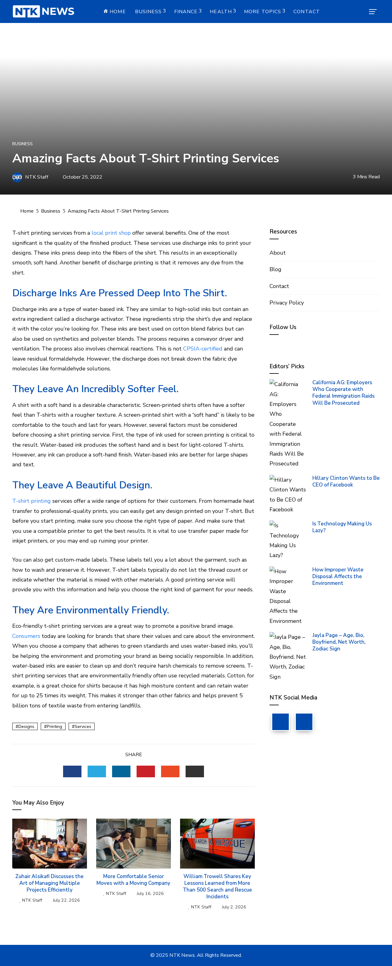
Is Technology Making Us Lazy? (342, 527)
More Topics (262, 11)
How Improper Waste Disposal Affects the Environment (338, 576)
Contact (306, 11)
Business (148, 11)
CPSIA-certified (202, 348)
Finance (186, 11)
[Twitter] (304, 722)
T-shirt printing (31, 501)
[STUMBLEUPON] (170, 771)
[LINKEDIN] (121, 771)
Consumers (26, 636)
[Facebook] (280, 722)
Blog (275, 269)
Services (83, 726)
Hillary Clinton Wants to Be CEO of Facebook (346, 481)
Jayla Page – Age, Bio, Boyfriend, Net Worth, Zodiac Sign (339, 642)
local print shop (111, 233)
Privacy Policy (287, 302)
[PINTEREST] (146, 771)
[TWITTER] (97, 771)
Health (221, 11)
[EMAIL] (195, 771)
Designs (26, 726)
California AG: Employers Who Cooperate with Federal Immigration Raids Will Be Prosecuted (343, 392)
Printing (54, 726)
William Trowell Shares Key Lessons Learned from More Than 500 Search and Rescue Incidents (217, 886)
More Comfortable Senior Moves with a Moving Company (133, 880)
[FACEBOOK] (72, 771)
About (278, 252)
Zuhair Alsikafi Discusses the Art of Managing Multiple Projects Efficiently (49, 883)
